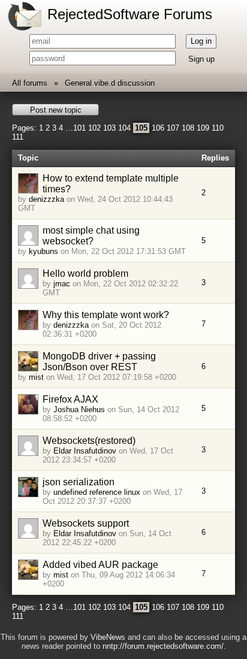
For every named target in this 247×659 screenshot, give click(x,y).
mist (36, 377)
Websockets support (86, 523)
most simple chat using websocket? (91, 235)
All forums (29, 82)
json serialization (79, 482)
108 (188, 127)
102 (94, 127)
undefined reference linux (96, 492)
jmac (61, 283)
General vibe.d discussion (110, 82)
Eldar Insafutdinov (84, 450)
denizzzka (46, 199)
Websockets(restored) (89, 441)
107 (173, 127)
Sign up (201, 59)
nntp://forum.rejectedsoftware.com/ (163, 646)
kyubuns (43, 251)
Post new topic (56, 109)
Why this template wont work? (106, 315)
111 (17, 136)
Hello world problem (85, 273)
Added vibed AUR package (100, 565)
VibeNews (108, 637)
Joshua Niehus (79, 409)
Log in (201, 41)
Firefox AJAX (70, 399)
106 (158, 127)
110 (218, 127)
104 (124, 127)
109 (203, 127)
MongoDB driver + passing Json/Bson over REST (99, 361)
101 (79, 127)
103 (109, 127)
